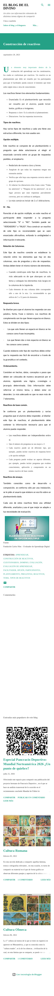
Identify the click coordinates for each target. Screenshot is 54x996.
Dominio (24, 563)
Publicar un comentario (31, 798)
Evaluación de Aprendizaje (17, 566)
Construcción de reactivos (18, 559)
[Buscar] (42, 5)
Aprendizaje (22, 555)
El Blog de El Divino (16, 6)
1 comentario (25, 880)
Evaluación (36, 563)
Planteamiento (11, 574)
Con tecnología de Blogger (29, 974)
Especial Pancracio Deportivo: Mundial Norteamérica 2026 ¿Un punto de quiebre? (26, 764)
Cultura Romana (15, 850)
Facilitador (9, 570)
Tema (6, 578)
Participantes (32, 570)
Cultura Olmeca (14, 929)
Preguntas (26, 574)
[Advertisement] (27, 688)
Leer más (8, 801)
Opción (20, 570)
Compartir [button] (9, 587)
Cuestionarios (11, 563)
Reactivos (39, 574)
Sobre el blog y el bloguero (14, 25)
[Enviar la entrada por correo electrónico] (5, 584)
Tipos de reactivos (20, 578)
